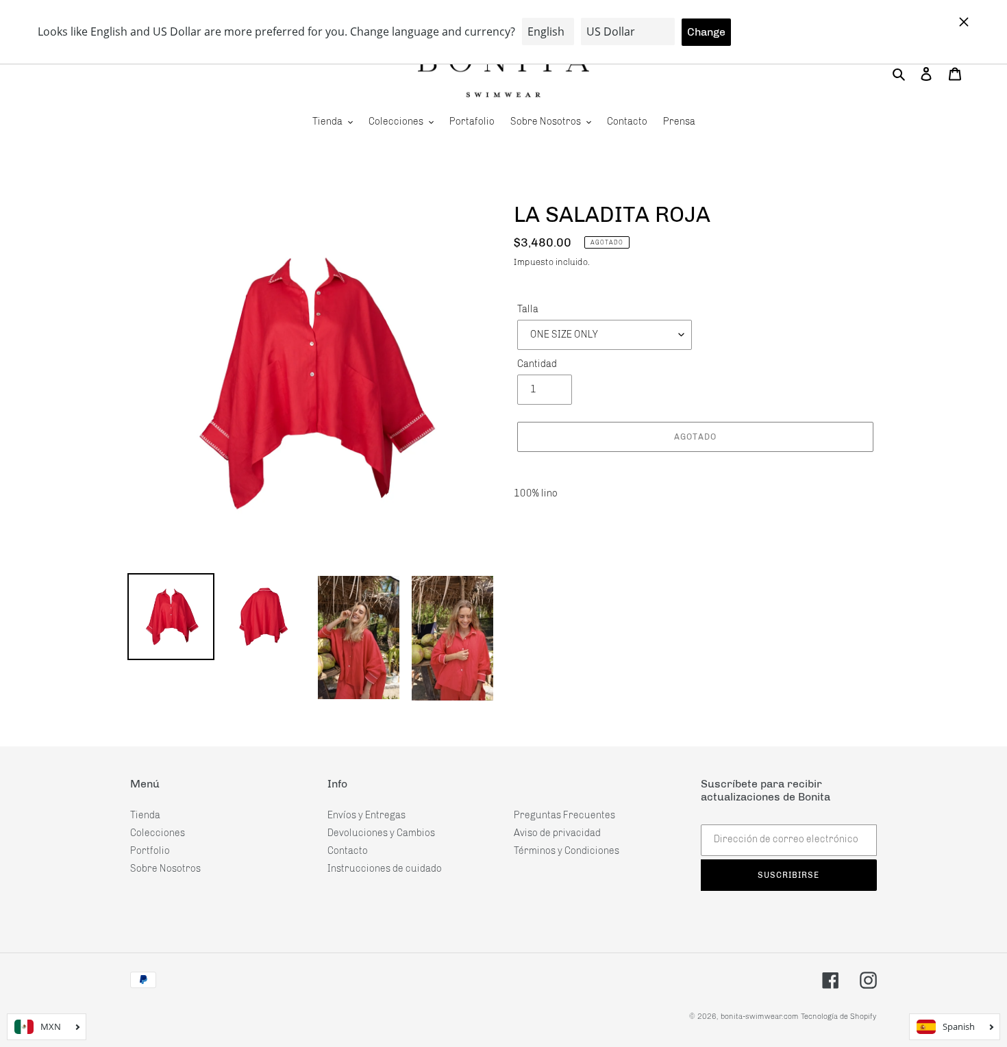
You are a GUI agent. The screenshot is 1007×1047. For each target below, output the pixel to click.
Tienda (145, 815)
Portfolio (150, 851)
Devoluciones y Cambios (381, 833)
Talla (527, 309)
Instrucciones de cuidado (384, 868)
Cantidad (537, 364)
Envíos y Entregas (366, 815)
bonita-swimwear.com (760, 1016)
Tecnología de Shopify (839, 1016)
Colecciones (157, 833)
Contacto (347, 851)
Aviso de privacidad (557, 833)
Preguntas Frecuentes (564, 815)
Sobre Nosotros (165, 868)
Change (706, 31)
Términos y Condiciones (566, 851)
